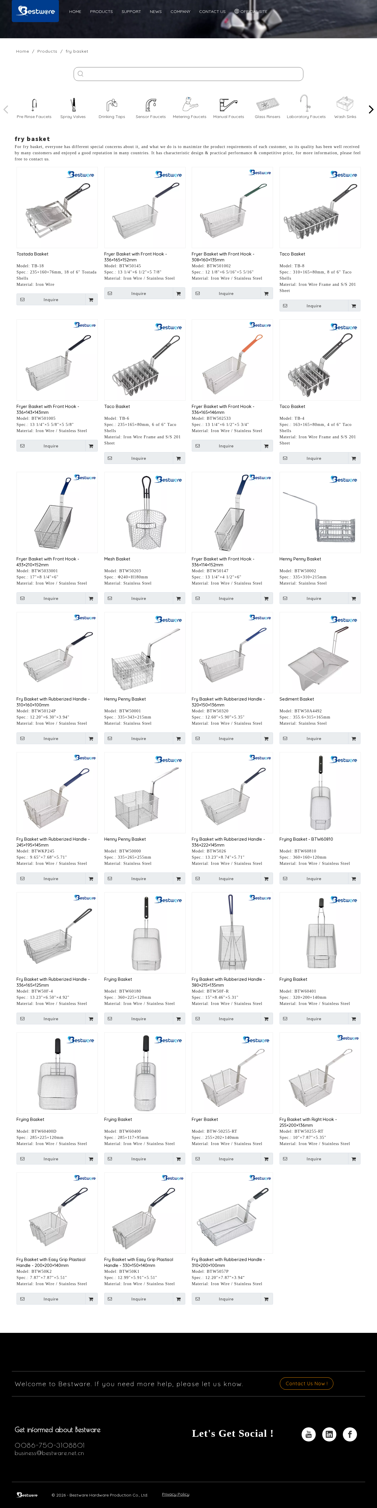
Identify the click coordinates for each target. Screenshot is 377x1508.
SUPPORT (131, 11)
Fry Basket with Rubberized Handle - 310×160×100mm (53, 702)
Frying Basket (118, 979)
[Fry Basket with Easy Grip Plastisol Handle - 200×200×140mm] (57, 1212)
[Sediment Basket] (320, 652)
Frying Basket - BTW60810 (306, 839)
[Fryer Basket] (232, 1072)
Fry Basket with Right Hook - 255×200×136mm (308, 1122)
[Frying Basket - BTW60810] (320, 792)
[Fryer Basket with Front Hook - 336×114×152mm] (232, 512)
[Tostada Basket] (57, 207)
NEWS (156, 11)
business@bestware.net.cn (49, 1452)
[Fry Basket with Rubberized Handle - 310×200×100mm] (232, 1212)
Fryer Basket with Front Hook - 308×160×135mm (223, 257)
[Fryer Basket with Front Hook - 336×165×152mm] (145, 207)
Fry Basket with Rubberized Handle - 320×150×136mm (228, 702)
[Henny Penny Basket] (320, 512)
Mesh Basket (117, 559)
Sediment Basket (297, 699)
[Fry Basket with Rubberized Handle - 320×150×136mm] (232, 652)
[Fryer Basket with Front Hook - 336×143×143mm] (57, 359)
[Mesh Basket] (145, 512)
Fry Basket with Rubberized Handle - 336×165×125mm (53, 982)
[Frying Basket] (145, 932)
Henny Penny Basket (300, 559)
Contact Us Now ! (307, 1383)
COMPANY (180, 11)
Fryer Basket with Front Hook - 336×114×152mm (223, 562)
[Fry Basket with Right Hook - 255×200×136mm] (320, 1072)
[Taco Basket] (320, 207)
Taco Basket (292, 254)
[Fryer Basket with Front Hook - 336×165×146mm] (232, 359)
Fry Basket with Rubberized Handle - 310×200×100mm (228, 1262)
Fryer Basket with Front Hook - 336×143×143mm (47, 409)
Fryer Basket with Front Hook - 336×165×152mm (135, 257)
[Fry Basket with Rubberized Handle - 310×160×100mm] (57, 652)
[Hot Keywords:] (80, 74)
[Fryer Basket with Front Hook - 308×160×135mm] (232, 207)
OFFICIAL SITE (253, 11)
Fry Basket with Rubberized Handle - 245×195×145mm (53, 842)
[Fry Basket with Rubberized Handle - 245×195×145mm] (57, 792)
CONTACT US (212, 11)
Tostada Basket (32, 254)
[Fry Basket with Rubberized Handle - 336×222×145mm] (232, 792)
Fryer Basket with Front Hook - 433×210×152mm (47, 562)
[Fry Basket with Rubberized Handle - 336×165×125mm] (57, 932)
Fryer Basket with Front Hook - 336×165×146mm (223, 409)
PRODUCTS (101, 11)
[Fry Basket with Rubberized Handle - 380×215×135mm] (232, 932)
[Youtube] (309, 1434)
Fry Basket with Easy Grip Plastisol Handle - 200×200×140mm (50, 1262)
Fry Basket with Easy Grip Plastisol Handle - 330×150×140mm (138, 1262)
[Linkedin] (329, 1434)
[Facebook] (350, 1434)
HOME (75, 11)
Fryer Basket (205, 1119)
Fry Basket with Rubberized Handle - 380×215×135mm (228, 982)
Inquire (51, 299)
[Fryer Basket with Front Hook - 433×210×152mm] (57, 512)
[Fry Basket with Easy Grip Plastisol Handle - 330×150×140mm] (145, 1212)
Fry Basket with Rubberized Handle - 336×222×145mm (228, 842)
